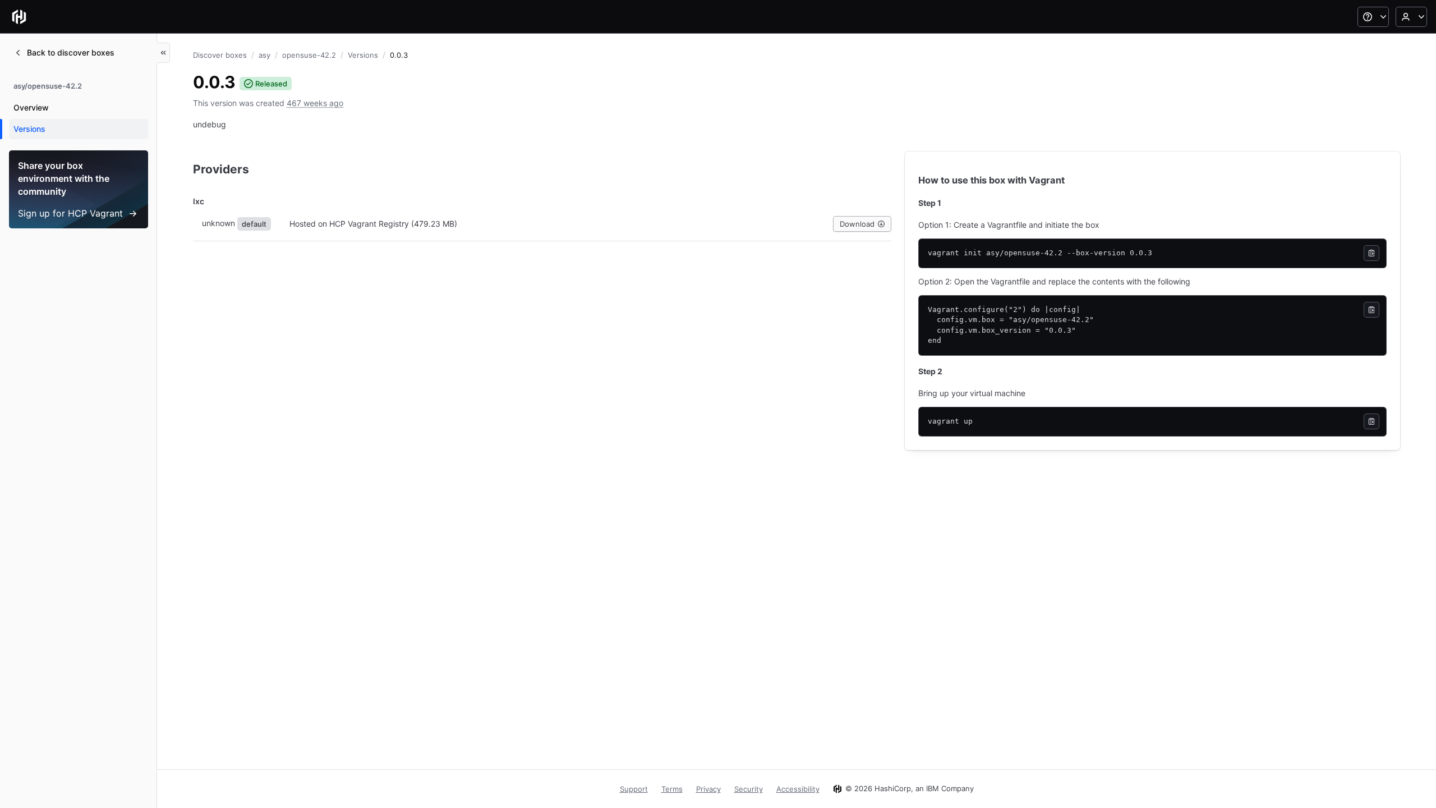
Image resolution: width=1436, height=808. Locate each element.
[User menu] (1411, 17)
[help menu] (1373, 17)
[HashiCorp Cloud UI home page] (19, 17)
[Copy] (1371, 253)
